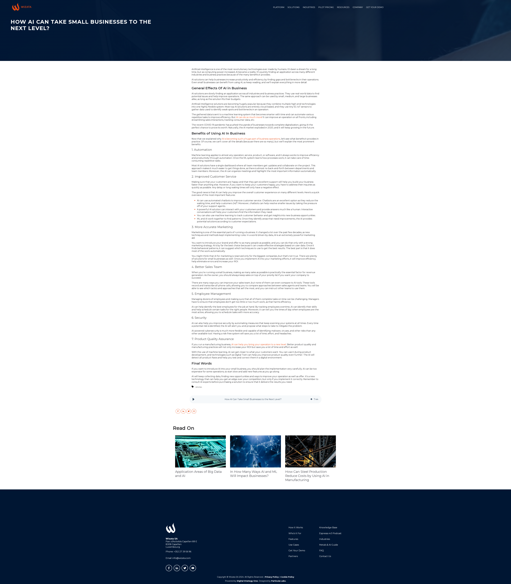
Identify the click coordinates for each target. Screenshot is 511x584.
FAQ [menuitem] (321, 550)
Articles (198, 387)
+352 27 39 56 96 (182, 551)
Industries (309, 7)
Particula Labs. (278, 581)
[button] (193, 399)
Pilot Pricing (326, 7)
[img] (311, 399)
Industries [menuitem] (324, 539)
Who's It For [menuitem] (295, 533)
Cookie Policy (287, 577)
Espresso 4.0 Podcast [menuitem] (330, 533)
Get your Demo (375, 7)
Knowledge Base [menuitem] (328, 527)
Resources (343, 7)
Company (358, 7)
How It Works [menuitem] (296, 527)
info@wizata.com (181, 558)
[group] (255, 399)
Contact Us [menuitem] (325, 556)
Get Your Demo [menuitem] (297, 550)
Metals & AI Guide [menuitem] (328, 545)
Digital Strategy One (247, 581)
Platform (278, 7)
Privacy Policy (272, 577)
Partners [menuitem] (293, 556)
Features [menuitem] (293, 539)
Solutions (294, 7)
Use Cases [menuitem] (294, 545)
